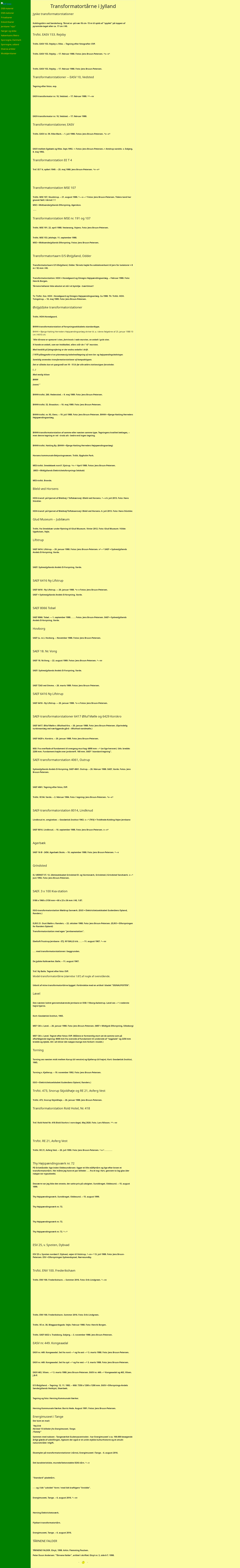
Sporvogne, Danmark (11, 40)
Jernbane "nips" (8, 26)
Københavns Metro (10, 35)
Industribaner (7, 22)
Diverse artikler (8, 49)
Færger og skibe (8, 31)
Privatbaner (6, 17)
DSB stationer (7, 13)
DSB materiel (7, 8)
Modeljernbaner (8, 53)
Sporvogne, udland (10, 44)
